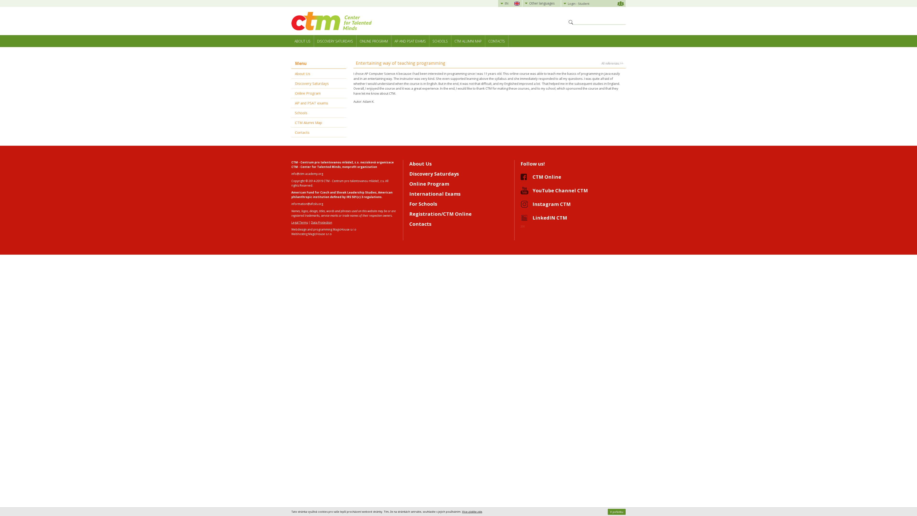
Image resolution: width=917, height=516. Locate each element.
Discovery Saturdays (335, 41)
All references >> (612, 63)
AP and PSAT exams (410, 41)
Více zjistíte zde (472, 511)
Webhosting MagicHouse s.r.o (311, 234)
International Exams (435, 194)
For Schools (423, 204)
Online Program (374, 41)
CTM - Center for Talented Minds (316, 167)
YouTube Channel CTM (560, 190)
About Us (302, 41)
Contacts (496, 41)
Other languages (542, 3)
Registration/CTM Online (440, 214)
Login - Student (578, 3)
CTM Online (547, 177)
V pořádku (616, 512)
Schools (440, 41)
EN (506, 3)
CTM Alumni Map (468, 41)
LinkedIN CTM (550, 218)
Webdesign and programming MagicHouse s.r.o (323, 229)
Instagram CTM (552, 204)
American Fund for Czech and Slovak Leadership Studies (334, 192)
